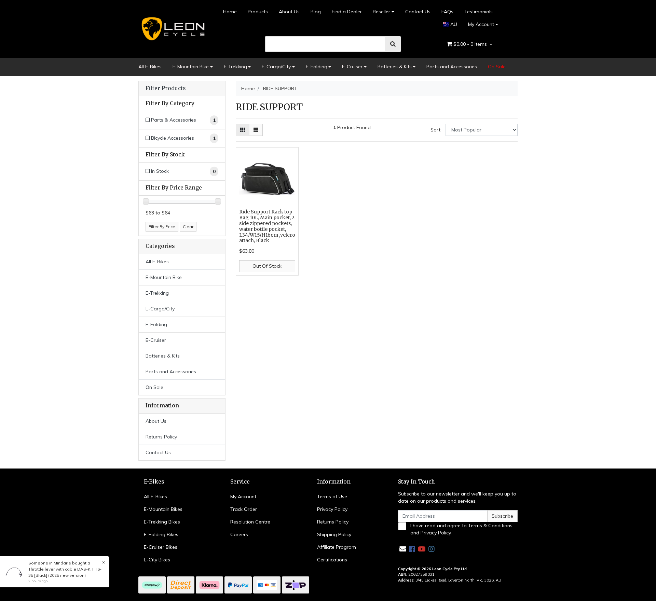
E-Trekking (235, 67)
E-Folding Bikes (161, 534)
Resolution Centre (250, 522)
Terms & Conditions (490, 525)
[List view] (256, 130)
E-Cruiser (352, 67)
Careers (239, 534)
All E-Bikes (150, 67)
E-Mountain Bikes (163, 509)
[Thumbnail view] (242, 130)
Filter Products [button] (166, 88)
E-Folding (316, 67)
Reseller (381, 12)
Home (230, 12)
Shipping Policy (334, 534)
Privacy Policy (332, 509)
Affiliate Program (336, 547)
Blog (316, 12)
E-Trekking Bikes (162, 522)
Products (258, 12)
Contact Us (417, 12)
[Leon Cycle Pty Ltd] (172, 28)
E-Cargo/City (276, 67)
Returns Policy (161, 437)
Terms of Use (332, 496)
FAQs (447, 12)
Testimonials (478, 12)
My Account (481, 24)
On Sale (497, 67)
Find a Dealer (347, 12)
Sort (435, 130)
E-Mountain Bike (191, 67)
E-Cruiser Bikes (160, 547)
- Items (470, 44)
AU (453, 24)
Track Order (243, 509)
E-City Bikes (157, 560)
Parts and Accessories (451, 67)
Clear (188, 226)
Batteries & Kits (395, 67)
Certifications (332, 560)
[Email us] (402, 549)
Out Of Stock (267, 266)
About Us (289, 12)
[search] (393, 44)
